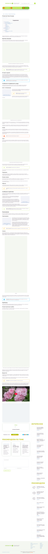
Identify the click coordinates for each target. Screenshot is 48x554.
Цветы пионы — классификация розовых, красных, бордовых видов (41, 536)
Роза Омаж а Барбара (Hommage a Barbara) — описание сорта (40, 428)
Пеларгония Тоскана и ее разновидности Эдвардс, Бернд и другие (7, 224)
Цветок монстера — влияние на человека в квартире (40, 468)
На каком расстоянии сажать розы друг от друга (16, 446)
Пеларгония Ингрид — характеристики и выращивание (25, 202)
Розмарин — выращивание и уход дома (41, 478)
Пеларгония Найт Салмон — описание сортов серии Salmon (7, 95)
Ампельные (41, 545)
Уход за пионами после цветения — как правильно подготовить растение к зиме (41, 513)
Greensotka (9, 3)
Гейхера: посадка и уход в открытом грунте (41, 507)
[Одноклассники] (24, 434)
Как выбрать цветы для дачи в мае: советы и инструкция (40, 492)
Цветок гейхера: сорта (40, 502)
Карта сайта (32, 544)
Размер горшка (7, 26)
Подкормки (7, 25)
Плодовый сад (41, 544)
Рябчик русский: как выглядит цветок (40, 473)
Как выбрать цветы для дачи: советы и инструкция (41, 487)
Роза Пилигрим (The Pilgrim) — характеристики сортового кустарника (41, 440)
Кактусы (41, 547)
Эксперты (32, 547)
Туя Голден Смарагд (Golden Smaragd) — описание (40, 457)
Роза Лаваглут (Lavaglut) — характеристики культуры (41, 451)
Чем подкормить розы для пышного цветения (41, 530)
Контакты (32, 545)
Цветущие (38, 488)
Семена (7, 29)
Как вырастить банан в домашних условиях (40, 462)
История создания (8, 22)
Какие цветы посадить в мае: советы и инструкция (41, 498)
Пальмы (41, 548)
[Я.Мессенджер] (22, 434)
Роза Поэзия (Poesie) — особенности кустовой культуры (40, 434)
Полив (6, 24)
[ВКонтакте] (23, 434)
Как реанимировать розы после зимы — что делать (41, 525)
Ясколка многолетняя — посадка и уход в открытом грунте (40, 519)
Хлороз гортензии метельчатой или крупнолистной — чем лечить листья (25, 446)
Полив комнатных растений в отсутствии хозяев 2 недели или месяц (6, 447)
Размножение (6, 28)
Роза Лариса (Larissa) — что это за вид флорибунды (40, 446)
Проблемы (5, 30)
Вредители (7, 31)
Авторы (31, 548)
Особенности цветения (7, 27)
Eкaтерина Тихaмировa (16, 429)
